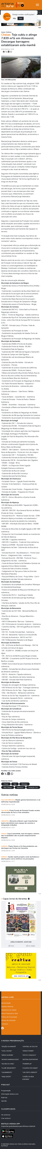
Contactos (4, 1024)
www (12, 946)
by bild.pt (4, 1146)
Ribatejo (24, 784)
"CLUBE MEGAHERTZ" (8, 1068)
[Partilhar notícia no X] (6, 52)
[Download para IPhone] (21, 1136)
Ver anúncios (5, 1115)
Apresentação (6, 1003)
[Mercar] (21, 879)
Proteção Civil (33, 787)
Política (8, 32)
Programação (6, 1091)
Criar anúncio (6, 1118)
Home (3, 32)
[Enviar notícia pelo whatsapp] (11, 52)
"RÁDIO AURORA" (7, 1055)
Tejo (15, 784)
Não (14, 18)
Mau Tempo (8, 787)
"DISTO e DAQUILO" (29, 1055)
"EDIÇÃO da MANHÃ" (8, 1046)
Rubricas (4, 1097)
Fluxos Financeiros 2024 (9, 1013)
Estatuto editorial (7, 1006)
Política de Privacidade (9, 1017)
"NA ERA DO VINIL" (7, 1064)
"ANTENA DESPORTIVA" (30, 1059)
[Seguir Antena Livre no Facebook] (2, 1028)
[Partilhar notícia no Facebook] (4, 52)
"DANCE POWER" (28, 1051)
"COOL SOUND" (6, 1051)
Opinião (4, 1101)
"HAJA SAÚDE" (6, 1077)
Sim (20, 18)
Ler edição (31, 946)
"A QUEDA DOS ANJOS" (30, 1068)
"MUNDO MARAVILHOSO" (10, 1059)
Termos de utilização (8, 1020)
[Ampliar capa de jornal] (21, 920)
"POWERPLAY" (27, 1064)
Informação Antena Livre (9, 1094)
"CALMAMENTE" (6, 1072)
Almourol (20, 787)
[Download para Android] (19, 1131)
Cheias (6, 784)
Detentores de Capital (8, 1010)
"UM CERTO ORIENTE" (29, 1072)
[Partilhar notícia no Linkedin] (9, 52)
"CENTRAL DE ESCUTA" (30, 1046)
